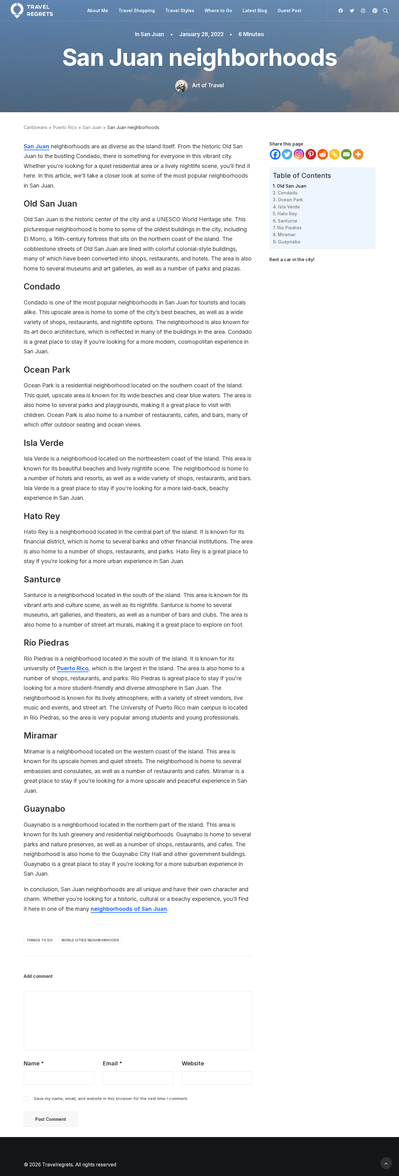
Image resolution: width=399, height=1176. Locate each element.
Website (193, 1063)
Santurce (287, 220)
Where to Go (218, 10)
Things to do (39, 940)
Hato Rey (287, 213)
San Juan (152, 34)
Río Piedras (289, 227)
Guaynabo (289, 241)
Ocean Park (290, 199)
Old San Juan (291, 186)
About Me (97, 10)
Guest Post (289, 10)
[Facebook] (275, 154)
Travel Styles (179, 10)
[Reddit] (322, 154)
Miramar (287, 234)
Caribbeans (35, 127)
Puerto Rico (65, 127)
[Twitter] (287, 154)
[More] (358, 154)
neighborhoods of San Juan (129, 909)
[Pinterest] (310, 154)
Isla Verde (289, 206)
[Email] (346, 154)
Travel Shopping (136, 10)
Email (112, 1063)
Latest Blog (255, 10)
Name (34, 1063)
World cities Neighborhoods (90, 940)
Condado (288, 192)
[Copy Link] (334, 154)
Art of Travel (208, 85)
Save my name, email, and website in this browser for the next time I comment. (111, 1098)
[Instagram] (299, 154)
